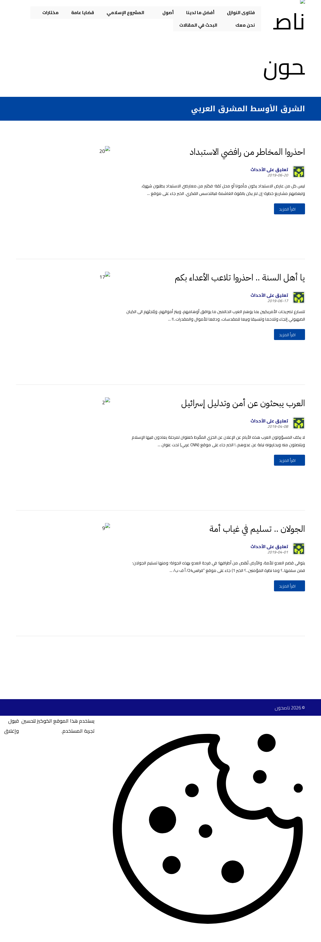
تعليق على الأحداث (269, 169)
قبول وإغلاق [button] (11, 725)
